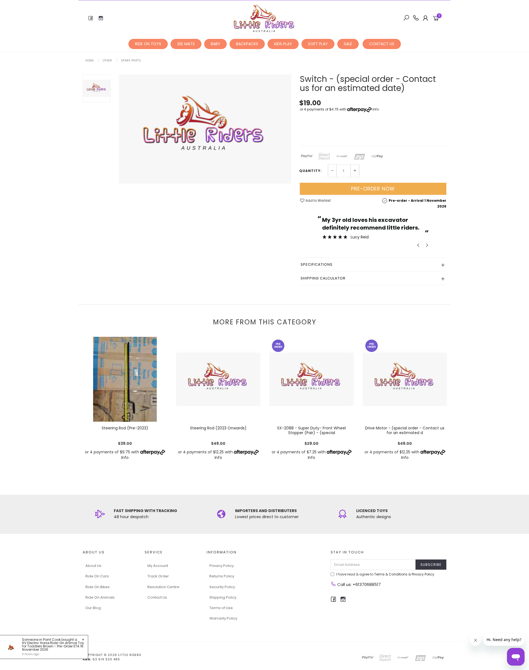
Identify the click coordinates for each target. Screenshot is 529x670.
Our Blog (93, 607)
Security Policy (222, 587)
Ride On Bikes (97, 587)
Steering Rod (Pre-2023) (125, 428)
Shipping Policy (222, 597)
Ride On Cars (97, 576)
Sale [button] (348, 44)
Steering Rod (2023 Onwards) (218, 428)
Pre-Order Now (373, 188)
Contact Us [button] (381, 44)
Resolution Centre (163, 587)
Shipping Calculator (323, 278)
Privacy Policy (221, 565)
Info (376, 109)
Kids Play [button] (283, 44)
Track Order (158, 576)
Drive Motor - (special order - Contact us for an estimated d (404, 430)
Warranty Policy (223, 618)
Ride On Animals (100, 597)
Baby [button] (215, 44)
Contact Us (157, 597)
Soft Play (318, 44)
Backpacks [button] (247, 44)
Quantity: (310, 171)
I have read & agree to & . (385, 574)
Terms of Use (221, 607)
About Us (93, 565)
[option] (205, 129)
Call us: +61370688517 (358, 584)
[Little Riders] (264, 18)
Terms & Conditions (390, 574)
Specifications (317, 264)
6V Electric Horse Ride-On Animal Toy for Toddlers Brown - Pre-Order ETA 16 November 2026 (53, 646)
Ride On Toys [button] (148, 44)
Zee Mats (186, 44)
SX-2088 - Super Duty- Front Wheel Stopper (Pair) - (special (311, 430)
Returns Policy (221, 576)
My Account (157, 565)
